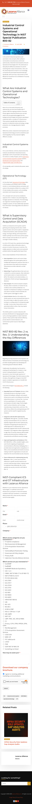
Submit (6, 688)
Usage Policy (12, 797)
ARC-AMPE (8, 614)
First (4, 511)
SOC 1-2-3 (8, 571)
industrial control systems (13, 696)
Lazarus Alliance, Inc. (17, 794)
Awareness (6, 21)
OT (17, 699)
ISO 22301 (8, 590)
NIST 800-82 (23, 696)
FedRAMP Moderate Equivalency (15, 569)
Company (6, 531)
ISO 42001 (8, 597)
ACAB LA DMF (9, 609)
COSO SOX (8, 635)
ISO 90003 (8, 595)
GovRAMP (8, 564)
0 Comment (5, 46)
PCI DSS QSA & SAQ (11, 578)
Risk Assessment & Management (15, 544)
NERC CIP (8, 637)
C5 (6, 621)
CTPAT (7, 642)
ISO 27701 (8, 588)
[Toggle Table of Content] (18, 103)
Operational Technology (19, 182)
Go (29, 783)
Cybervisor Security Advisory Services (17, 558)
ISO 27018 (8, 585)
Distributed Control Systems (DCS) (11, 160)
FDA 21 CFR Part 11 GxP (12, 612)
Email (5, 514)
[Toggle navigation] (28, 10)
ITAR (6, 644)
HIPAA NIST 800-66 (11, 600)
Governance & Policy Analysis (14, 553)
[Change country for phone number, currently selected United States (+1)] (5, 526)
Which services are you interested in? (16, 562)
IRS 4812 (7, 607)
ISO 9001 (8, 592)
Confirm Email (20, 520)
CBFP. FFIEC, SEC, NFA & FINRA (14, 619)
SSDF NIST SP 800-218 (12, 647)
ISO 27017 (8, 583)
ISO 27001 (8, 580)
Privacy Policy (19, 797)
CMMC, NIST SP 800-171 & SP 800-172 (17, 573)
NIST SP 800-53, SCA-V (12, 576)
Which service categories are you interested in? (14, 539)
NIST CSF (8, 616)
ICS (4, 696)
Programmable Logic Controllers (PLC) (12, 162)
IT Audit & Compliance (12, 542)
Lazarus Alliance (9, 44)
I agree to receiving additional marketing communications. (13, 675)
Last (18, 511)
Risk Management (10, 628)
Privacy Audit (9, 556)
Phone (5, 523)
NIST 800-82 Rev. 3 (19, 385)
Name (5, 506)
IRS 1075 (7, 604)
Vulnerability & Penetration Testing (16, 551)
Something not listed (11, 649)
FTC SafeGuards (10, 639)
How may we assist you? (11, 653)
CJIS (6, 602)
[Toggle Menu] (3, 16)
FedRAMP (8, 566)
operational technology (9, 699)
